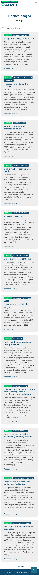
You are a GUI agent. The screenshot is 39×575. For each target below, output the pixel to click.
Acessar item (10, 68)
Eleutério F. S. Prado (21, 523)
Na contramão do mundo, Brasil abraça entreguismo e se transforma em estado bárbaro (19, 391)
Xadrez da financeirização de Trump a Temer (17, 343)
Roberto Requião (20, 386)
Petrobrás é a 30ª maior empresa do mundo (15, 127)
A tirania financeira (13, 216)
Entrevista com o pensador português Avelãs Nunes (17, 482)
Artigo (8, 35)
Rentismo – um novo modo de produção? (18, 527)
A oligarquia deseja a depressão (19, 38)
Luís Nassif (17, 338)
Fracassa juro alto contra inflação (16, 85)
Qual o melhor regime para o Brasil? (17, 170)
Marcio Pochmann (20, 255)
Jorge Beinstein (19, 298)
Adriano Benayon (20, 35)
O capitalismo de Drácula (16, 304)
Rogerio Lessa (19, 123)
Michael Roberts (20, 431)
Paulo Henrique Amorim (23, 478)
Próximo (21, 566)
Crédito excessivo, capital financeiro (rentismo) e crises (18, 435)
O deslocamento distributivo (17, 259)
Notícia (8, 123)
